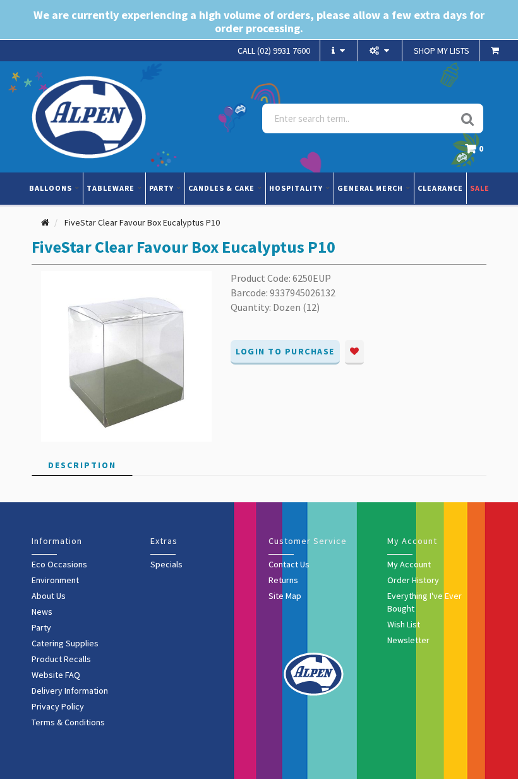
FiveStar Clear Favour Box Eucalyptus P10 (142, 222)
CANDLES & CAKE (222, 188)
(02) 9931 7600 (274, 50)
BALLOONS (51, 188)
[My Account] (380, 50)
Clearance (440, 188)
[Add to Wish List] (354, 352)
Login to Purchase (285, 351)
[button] (477, 152)
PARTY (162, 188)
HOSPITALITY (297, 188)
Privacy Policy (58, 706)
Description (82, 465)
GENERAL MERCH (371, 188)
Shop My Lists (441, 50)
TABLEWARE (111, 188)
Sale (480, 188)
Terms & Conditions (68, 722)
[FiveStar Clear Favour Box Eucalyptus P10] (126, 355)
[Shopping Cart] (496, 50)
